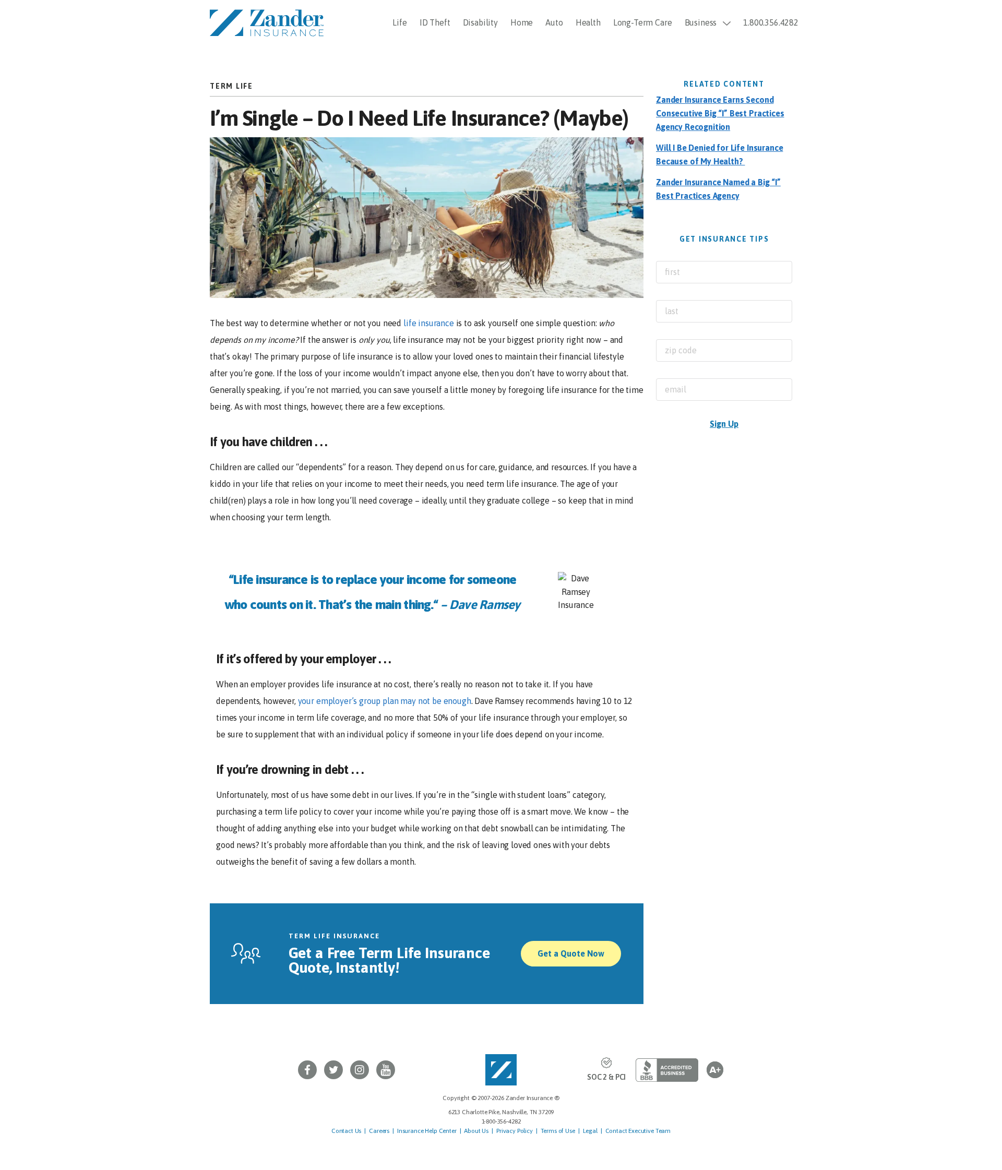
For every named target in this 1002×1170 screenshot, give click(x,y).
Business (701, 22)
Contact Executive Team (638, 1131)
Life (399, 22)
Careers (379, 1131)
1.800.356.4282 (770, 22)
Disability (480, 22)
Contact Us (346, 1131)
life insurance (428, 323)
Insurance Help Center (427, 1131)
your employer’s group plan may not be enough (384, 701)
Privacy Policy (514, 1131)
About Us (476, 1131)
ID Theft (435, 22)
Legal (590, 1131)
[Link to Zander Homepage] (501, 1069)
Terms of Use (558, 1131)
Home (521, 22)
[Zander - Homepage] (267, 22)
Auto (554, 22)
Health (588, 22)
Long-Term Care (642, 22)
